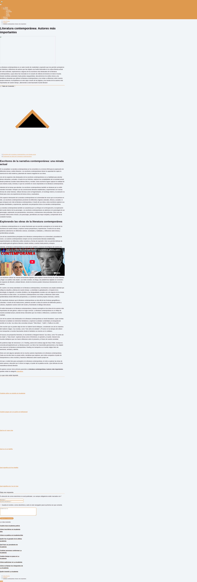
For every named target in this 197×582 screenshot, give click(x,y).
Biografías (9, 11)
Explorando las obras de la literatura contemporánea (17, 156)
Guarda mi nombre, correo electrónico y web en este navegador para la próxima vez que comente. (32, 505)
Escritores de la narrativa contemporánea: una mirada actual (19, 154)
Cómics (8, 10)
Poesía (8, 15)
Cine (7, 13)
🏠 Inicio (5, 7)
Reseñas (5, 8)
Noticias (5, 17)
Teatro (8, 14)
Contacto (5, 18)
